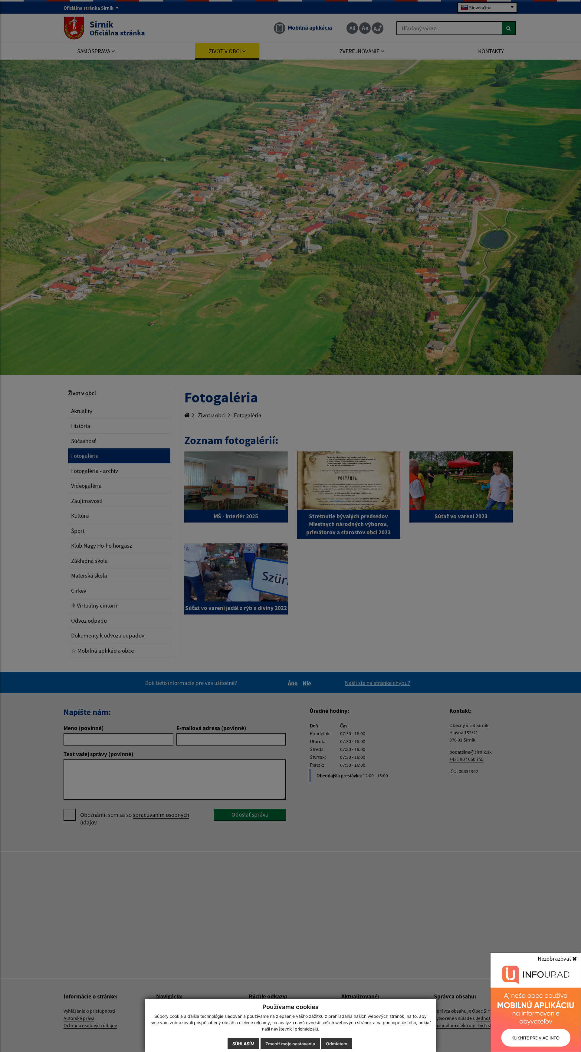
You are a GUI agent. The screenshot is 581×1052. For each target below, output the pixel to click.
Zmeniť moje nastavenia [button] (290, 1043)
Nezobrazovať (555, 958)
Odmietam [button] (336, 1043)
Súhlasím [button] (243, 1043)
